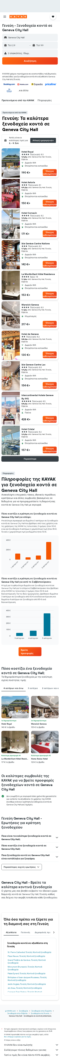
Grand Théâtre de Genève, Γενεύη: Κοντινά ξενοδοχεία (27, 961)
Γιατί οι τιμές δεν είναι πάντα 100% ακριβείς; (27, 1055)
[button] (5, 17)
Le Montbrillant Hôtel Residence (38, 274)
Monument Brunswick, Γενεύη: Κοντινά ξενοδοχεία (25, 968)
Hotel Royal (27, 151)
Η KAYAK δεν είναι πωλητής (18, 1044)
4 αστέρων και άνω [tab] (13, 688)
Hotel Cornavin (29, 212)
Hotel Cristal (27, 429)
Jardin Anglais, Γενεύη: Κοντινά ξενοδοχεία (27, 984)
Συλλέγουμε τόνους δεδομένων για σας (25, 1049)
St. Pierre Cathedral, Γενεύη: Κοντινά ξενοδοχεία (29, 952)
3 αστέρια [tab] (33, 688)
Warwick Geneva (30, 304)
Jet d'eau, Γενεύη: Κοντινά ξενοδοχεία (25, 988)
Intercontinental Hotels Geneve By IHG (37, 397)
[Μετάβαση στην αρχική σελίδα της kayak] (18, 16)
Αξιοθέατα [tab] (11, 932)
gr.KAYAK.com (10, 1011)
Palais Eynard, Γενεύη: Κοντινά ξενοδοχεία (26, 973)
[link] (30, 651)
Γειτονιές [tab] (25, 932)
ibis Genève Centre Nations (35, 243)
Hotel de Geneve (30, 334)
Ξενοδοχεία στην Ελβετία (17, 1013)
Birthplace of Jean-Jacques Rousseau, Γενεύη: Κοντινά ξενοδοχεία (27, 978)
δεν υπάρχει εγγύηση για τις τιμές (17, 1037)
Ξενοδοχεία (23, 1011)
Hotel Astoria (28, 182)
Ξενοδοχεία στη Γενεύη (40, 1013)
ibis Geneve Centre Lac (33, 364)
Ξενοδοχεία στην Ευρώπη (41, 1011)
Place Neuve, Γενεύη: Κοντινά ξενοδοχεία (26, 956)
